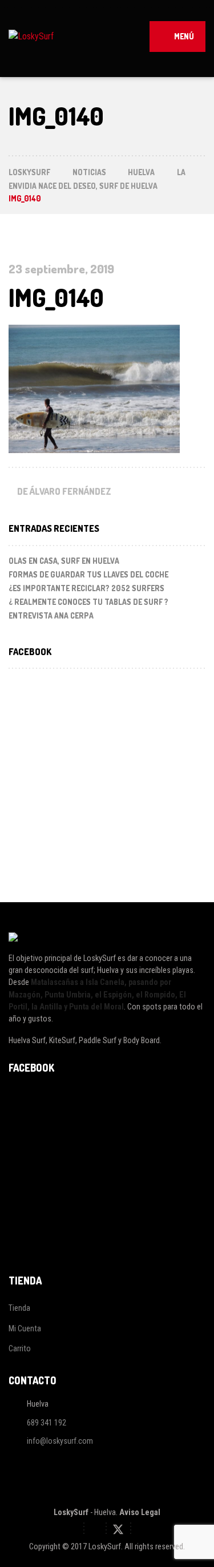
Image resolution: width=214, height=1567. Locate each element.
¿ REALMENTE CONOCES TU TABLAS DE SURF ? (88, 602)
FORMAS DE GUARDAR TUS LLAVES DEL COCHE (88, 574)
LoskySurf (71, 1512)
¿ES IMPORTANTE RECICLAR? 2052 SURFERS (86, 588)
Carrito (20, 1348)
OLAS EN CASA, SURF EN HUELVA (64, 561)
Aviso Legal (139, 1512)
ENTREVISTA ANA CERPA (51, 615)
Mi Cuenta (25, 1328)
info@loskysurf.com (60, 1441)
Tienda (19, 1307)
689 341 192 (46, 1422)
